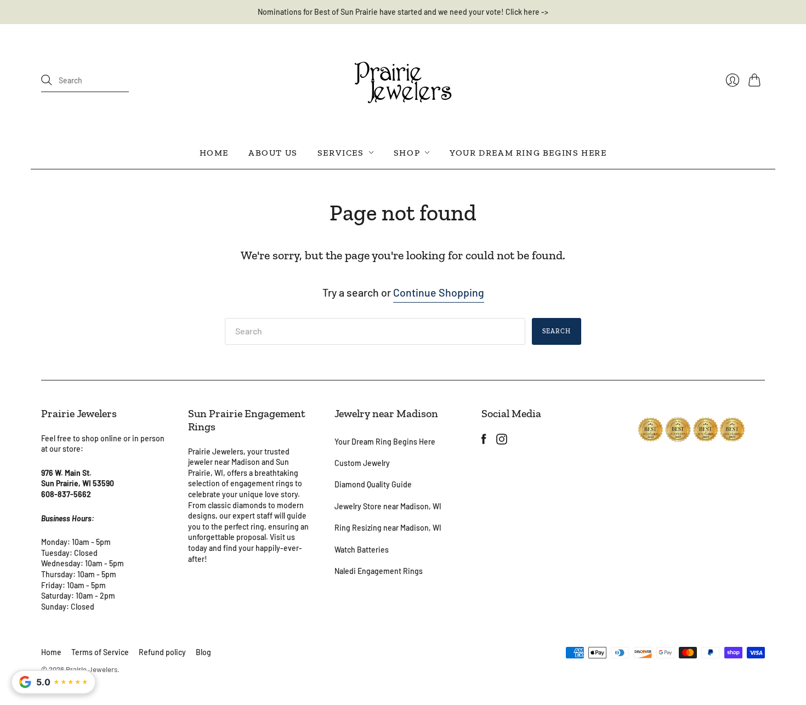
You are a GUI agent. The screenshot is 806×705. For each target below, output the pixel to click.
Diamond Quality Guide (373, 484)
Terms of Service (100, 652)
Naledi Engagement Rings (378, 571)
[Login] (732, 80)
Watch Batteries (361, 549)
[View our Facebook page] (483, 440)
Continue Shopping (438, 292)
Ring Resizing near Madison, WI (387, 527)
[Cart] (756, 80)
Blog (203, 652)
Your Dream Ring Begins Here (528, 152)
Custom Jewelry (362, 463)
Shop (407, 152)
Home (214, 152)
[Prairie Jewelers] (403, 80)
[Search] (46, 80)
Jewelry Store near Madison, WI (387, 506)
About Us (273, 152)
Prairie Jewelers (91, 669)
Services (340, 152)
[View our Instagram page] (501, 440)
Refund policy (162, 652)
